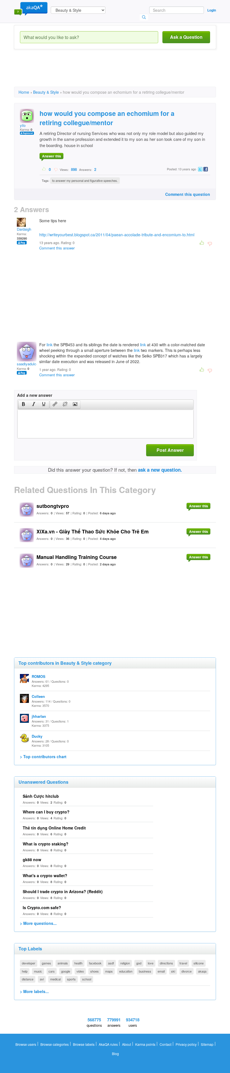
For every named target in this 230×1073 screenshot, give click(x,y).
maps (109, 971)
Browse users (25, 1044)
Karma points (145, 1044)
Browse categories (54, 1044)
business (145, 971)
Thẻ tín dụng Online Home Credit (54, 828)
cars (52, 971)
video (80, 971)
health (78, 963)
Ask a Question (186, 37)
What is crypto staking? (45, 844)
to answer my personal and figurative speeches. (85, 180)
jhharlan (39, 716)
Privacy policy (186, 1044)
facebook (95, 963)
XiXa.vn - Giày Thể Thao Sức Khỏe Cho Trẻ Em (92, 531)
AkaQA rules (108, 1044)
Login (211, 10)
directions (166, 963)
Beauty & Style (46, 92)
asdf (111, 963)
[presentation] (24, 405)
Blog (115, 1053)
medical (55, 979)
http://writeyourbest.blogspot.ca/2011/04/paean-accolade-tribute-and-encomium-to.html (116, 234)
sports (71, 979)
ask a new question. (160, 469)
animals (63, 963)
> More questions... (38, 923)
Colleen (38, 696)
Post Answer (170, 450)
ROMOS (38, 676)
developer (28, 963)
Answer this (51, 156)
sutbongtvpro (52, 506)
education (125, 971)
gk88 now (32, 859)
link (49, 344)
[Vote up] (44, 169)
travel (183, 963)
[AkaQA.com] (31, 8)
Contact (165, 1044)
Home (24, 92)
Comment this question (187, 194)
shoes (94, 971)
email (161, 971)
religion (125, 963)
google (65, 971)
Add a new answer (34, 395)
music (38, 971)
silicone (199, 963)
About (126, 1044)
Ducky (37, 736)
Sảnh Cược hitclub (41, 796)
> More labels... (34, 991)
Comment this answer (57, 248)
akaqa (202, 971)
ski (173, 971)
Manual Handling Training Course (76, 557)
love (150, 963)
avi (42, 979)
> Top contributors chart (43, 756)
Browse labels (84, 1044)
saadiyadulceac (29, 363)
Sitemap (207, 1044)
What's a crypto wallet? (45, 875)
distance (27, 979)
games (46, 963)
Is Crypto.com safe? (42, 907)
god (138, 963)
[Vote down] (55, 169)
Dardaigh (24, 229)
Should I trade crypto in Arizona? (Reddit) (63, 891)
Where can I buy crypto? (46, 812)
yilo (23, 125)
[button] (23, 404)
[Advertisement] (116, 73)
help (24, 971)
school (86, 979)
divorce (186, 971)
